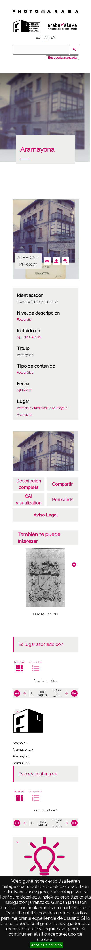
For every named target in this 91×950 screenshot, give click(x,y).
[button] (74, 564)
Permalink (62, 499)
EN (52, 37)
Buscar (74, 50)
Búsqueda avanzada (62, 57)
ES (45, 37)
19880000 (24, 390)
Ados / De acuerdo (46, 945)
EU (38, 37)
